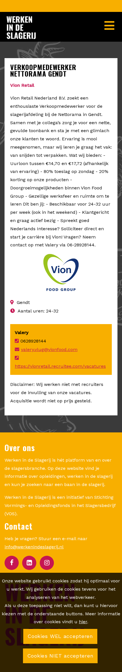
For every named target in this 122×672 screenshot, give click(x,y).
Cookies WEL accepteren (60, 636)
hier (83, 621)
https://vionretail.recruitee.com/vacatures (60, 366)
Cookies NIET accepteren (60, 656)
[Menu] (110, 21)
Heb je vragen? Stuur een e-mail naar (46, 543)
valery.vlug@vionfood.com (49, 349)
